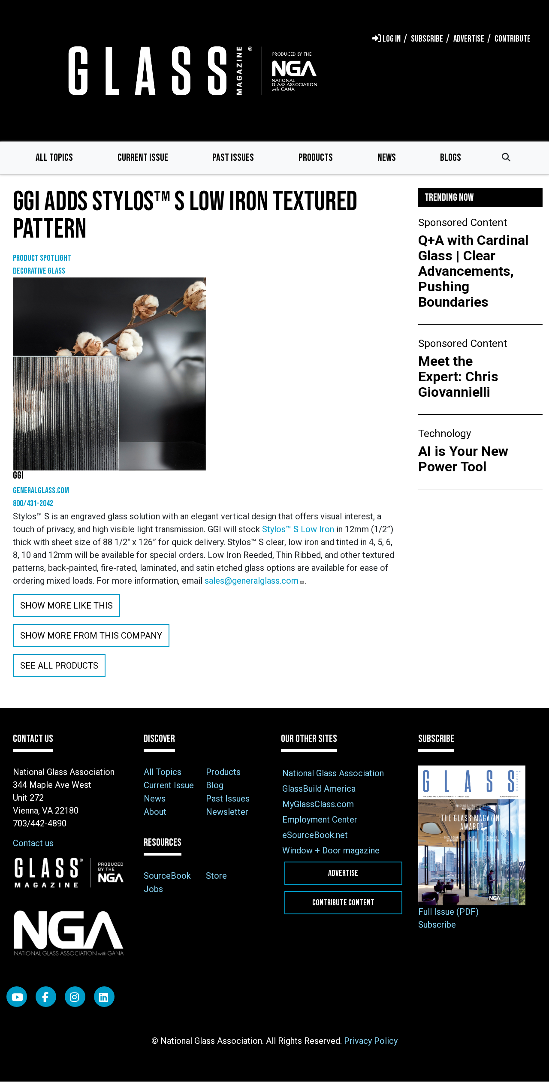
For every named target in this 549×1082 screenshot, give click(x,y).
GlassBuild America (319, 789)
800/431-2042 (33, 503)
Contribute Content (343, 903)
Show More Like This (66, 605)
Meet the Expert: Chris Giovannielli (458, 376)
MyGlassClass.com (318, 804)
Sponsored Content (462, 223)
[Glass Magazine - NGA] (190, 70)
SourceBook (167, 876)
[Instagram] (75, 996)
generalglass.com (41, 490)
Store (216, 876)
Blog (214, 785)
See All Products (59, 665)
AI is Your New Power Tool (463, 459)
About (155, 812)
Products (316, 157)
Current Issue (143, 157)
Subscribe (437, 924)
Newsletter (227, 812)
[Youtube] (16, 996)
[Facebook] (46, 996)
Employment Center (319, 819)
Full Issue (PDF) (448, 912)
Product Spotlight (42, 258)
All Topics (54, 157)
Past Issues (233, 157)
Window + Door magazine (331, 850)
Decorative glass (39, 271)
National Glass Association (333, 773)
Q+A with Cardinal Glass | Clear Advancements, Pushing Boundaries (473, 271)
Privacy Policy (371, 1041)
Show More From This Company (91, 635)
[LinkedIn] (104, 996)
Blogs (450, 157)
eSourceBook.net (315, 835)
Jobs (153, 889)
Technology (444, 434)
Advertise (343, 873)
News (386, 157)
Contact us (33, 843)
